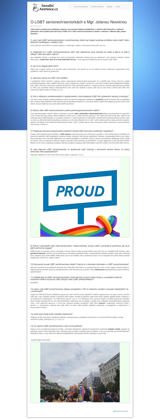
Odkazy (109, 7)
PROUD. (81, 155)
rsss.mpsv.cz (59, 319)
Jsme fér (59, 90)
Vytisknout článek (121, 411)
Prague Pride (76, 299)
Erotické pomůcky (97, 7)
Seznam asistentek (81, 7)
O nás (117, 7)
